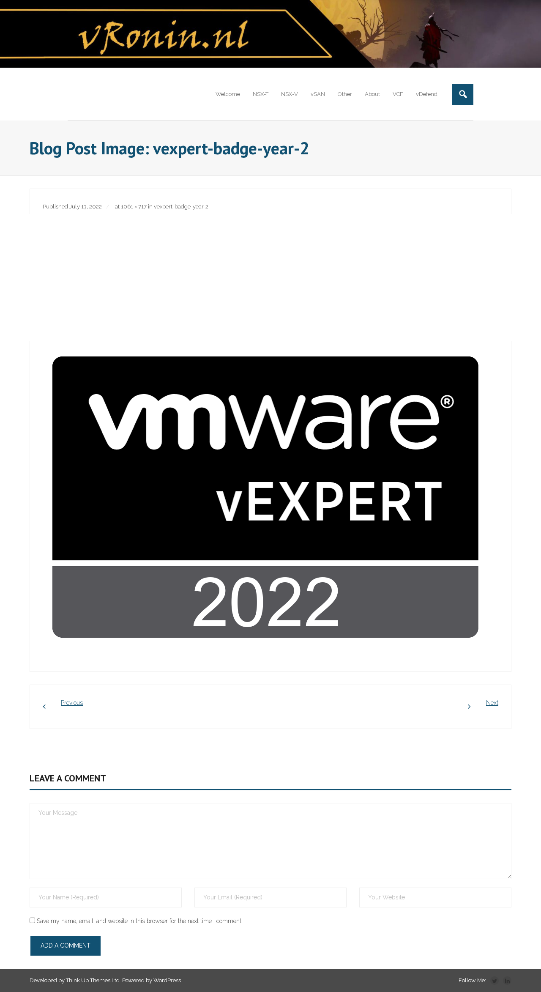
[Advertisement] (270, 277)
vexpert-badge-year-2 (181, 206)
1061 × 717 (134, 206)
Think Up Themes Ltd (93, 980)
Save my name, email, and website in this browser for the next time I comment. (140, 921)
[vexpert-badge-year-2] (267, 498)
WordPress (167, 980)
